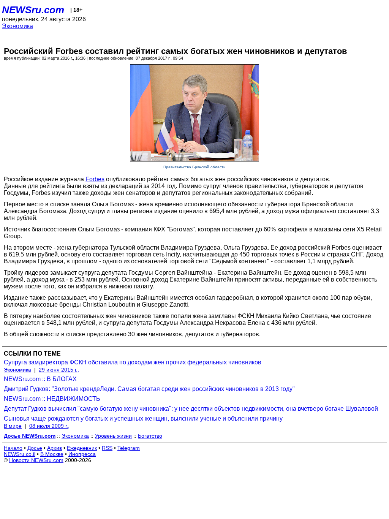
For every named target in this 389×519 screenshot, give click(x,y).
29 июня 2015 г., (59, 370)
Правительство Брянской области (194, 167)
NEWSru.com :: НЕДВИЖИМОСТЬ (52, 399)
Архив (54, 448)
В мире (13, 426)
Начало (13, 448)
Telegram (128, 448)
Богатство (150, 436)
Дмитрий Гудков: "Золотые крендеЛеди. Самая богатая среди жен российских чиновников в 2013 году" (149, 389)
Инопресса (82, 454)
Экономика (17, 26)
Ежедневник (82, 448)
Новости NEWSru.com (36, 460)
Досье (34, 448)
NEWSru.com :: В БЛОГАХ (40, 379)
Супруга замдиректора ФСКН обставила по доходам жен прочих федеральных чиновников (132, 362)
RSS (107, 448)
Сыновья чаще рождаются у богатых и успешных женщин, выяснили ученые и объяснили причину (143, 418)
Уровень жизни (113, 436)
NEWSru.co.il (19, 454)
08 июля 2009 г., (49, 426)
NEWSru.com (33, 10)
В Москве (51, 454)
